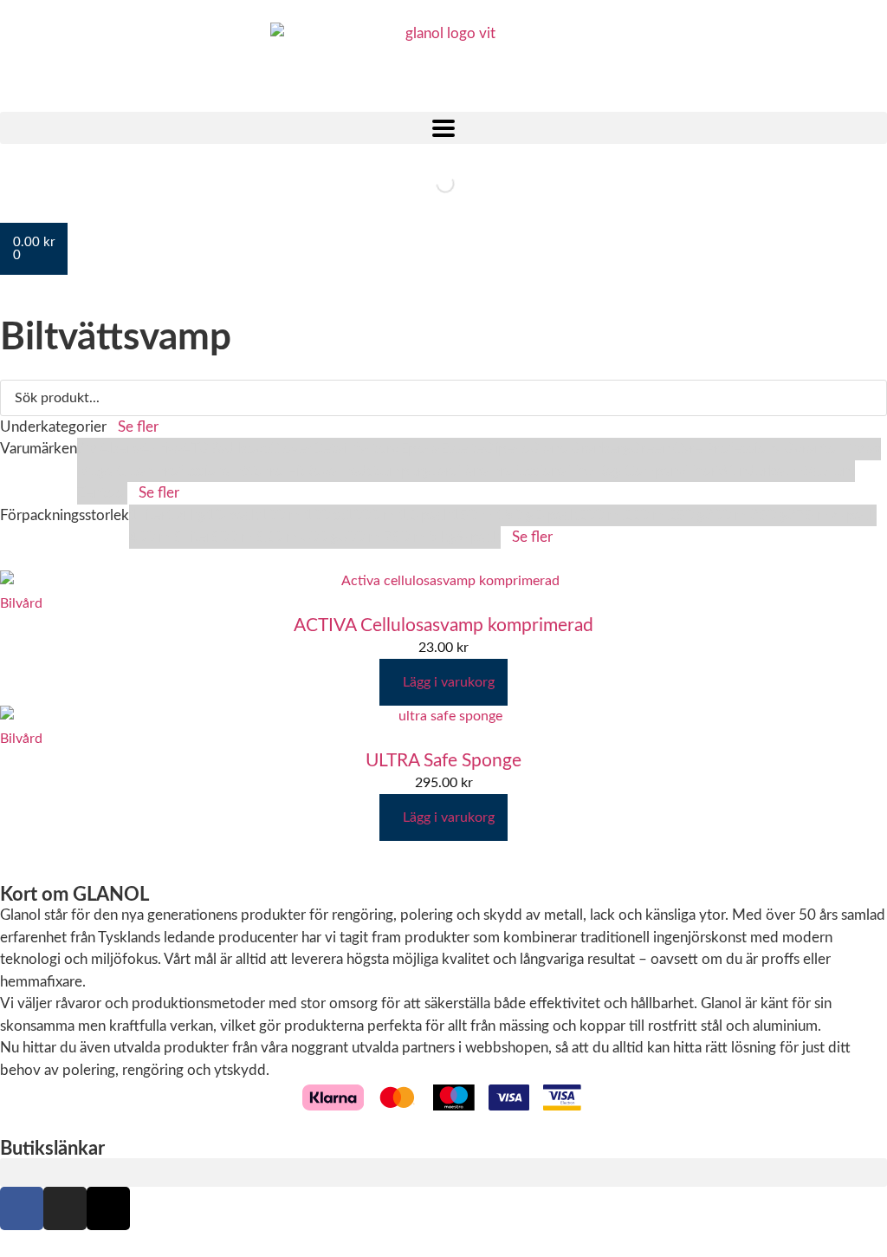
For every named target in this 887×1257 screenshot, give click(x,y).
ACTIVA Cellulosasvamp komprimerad (443, 625)
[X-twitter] (108, 1208)
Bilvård (21, 603)
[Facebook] (21, 1208)
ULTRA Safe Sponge (443, 761)
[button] (443, 128)
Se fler (138, 427)
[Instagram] (65, 1208)
